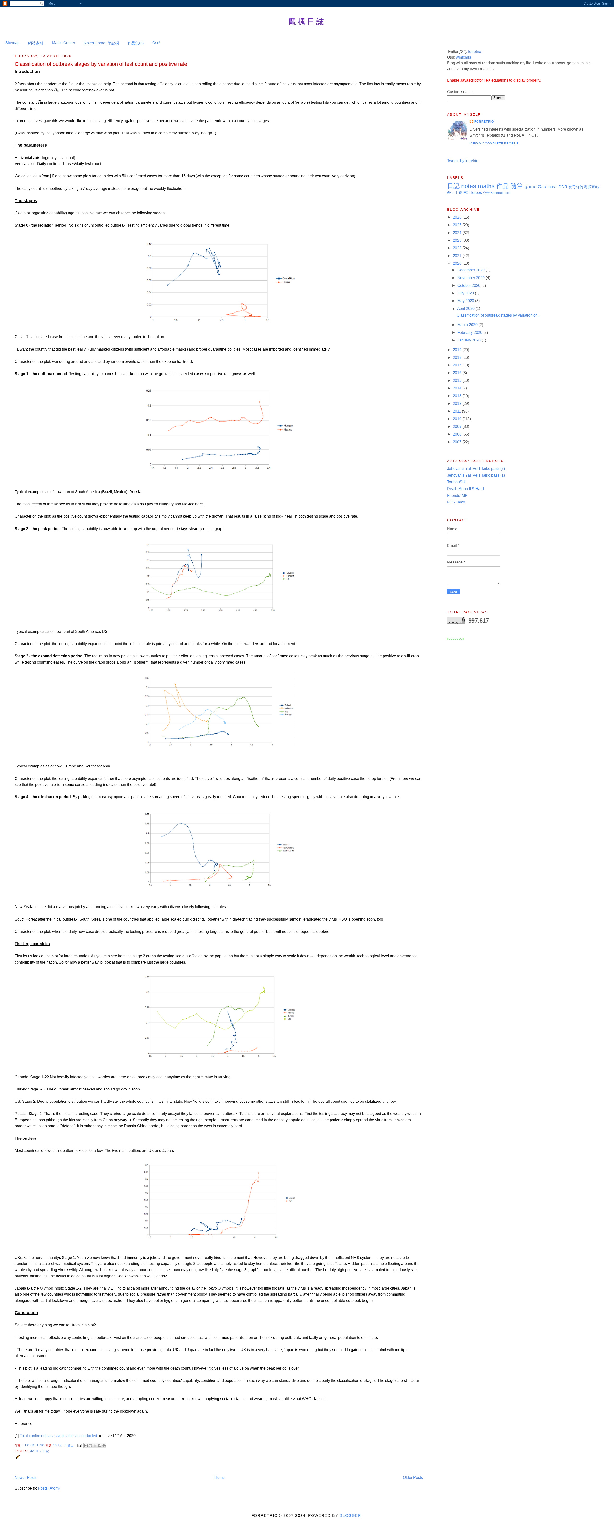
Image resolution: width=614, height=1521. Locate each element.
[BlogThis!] (90, 1445)
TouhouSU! (456, 482)
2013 (457, 396)
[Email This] (85, 1445)
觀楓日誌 (307, 21)
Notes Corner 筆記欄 (101, 43)
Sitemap (12, 43)
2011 (457, 411)
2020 (457, 263)
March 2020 (467, 325)
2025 (457, 225)
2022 (457, 248)
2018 (457, 357)
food (507, 193)
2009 (457, 427)
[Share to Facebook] (99, 1445)
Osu (542, 186)
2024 (457, 233)
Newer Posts (25, 1477)
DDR (563, 187)
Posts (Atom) (49, 1488)
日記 (46, 1451)
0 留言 (69, 1445)
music (553, 187)
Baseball (496, 193)
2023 (457, 240)
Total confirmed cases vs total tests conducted (58, 1436)
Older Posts (413, 1477)
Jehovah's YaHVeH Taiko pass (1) (476, 475)
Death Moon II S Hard (465, 489)
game (531, 186)
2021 (457, 256)
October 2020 (469, 285)
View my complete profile (494, 143)
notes (468, 186)
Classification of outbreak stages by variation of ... (498, 315)
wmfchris (463, 57)
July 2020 (466, 293)
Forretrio (35, 1445)
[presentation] (56, 90)
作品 (502, 186)
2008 (457, 434)
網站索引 (35, 43)
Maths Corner (63, 43)
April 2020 (466, 308)
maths (35, 1451)
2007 (457, 442)
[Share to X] (95, 1445)
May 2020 (466, 301)
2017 (457, 365)
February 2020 (470, 332)
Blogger (350, 1516)
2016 (457, 373)
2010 (457, 419)
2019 (457, 350)
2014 (457, 388)
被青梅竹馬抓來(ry (583, 187)
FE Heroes (472, 193)
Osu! (156, 43)
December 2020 (471, 270)
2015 (457, 380)
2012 (457, 403)
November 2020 (471, 278)
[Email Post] (79, 1445)
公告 (486, 193)
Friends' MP (457, 495)
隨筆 (517, 186)
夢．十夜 (454, 193)
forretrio (474, 51)
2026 (457, 217)
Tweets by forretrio (462, 161)
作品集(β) (136, 43)
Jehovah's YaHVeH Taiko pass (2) (476, 469)
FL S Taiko (456, 502)
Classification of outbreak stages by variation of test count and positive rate (101, 64)
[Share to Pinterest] (104, 1445)
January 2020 (469, 340)
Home (219, 1477)
